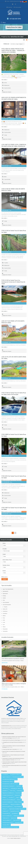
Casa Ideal (19, 786)
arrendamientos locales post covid (10, 783)
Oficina (4, 626)
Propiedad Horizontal (15, 811)
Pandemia (5, 811)
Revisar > (22, 660)
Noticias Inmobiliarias (7, 806)
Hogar (18, 797)
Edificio (4, 615)
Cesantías (5, 790)
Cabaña (4, 597)
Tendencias (5, 818)
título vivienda (16, 820)
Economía (18, 792)
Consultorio (5, 613)
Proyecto (5, 606)
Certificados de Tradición (16, 788)
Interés (19, 799)
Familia (4, 797)
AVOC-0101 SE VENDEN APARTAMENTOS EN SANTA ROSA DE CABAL (13, 98)
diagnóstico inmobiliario (8, 792)
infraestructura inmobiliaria (8, 799)
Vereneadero (5, 631)
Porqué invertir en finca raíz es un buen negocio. (11, 740)
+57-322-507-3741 (15, 18)
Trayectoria (13, 818)
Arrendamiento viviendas (8, 786)
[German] (24, 1)
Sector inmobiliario (7, 815)
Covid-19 (12, 790)
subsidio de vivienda (18, 815)
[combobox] (17, 44)
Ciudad (4, 554)
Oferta (4, 543)
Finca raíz (11, 797)
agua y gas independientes (8, 589)
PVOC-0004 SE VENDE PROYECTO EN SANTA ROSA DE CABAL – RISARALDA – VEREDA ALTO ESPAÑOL (13, 50)
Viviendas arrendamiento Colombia (10, 827)
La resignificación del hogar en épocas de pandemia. (12, 742)
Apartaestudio (5, 591)
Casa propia (5, 788)
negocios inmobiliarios (16, 804)
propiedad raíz (6, 813)
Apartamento (5, 593)
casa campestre (6, 602)
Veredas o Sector (6, 565)
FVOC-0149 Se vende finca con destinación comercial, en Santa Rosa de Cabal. (13, 281)
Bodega (4, 595)
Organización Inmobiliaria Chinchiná (17, 808)
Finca (4, 617)
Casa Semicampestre (7, 604)
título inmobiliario (6, 820)
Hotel (4, 620)
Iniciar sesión (18, 7)
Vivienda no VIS (19, 822)
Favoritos (10, 7)
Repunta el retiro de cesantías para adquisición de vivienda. (13, 751)
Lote (3, 624)
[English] (21, 1)
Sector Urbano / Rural (7, 559)
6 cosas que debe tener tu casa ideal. (9, 749)
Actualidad (5, 774)
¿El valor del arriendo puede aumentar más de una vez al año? (14, 765)
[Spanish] (26, 1)
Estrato (4, 570)
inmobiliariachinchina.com (6, 725)
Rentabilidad (15, 813)
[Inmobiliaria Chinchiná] (14, 12)
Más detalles (4, 79)
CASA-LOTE (5, 609)
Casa (4, 600)
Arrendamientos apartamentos (9, 779)
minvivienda (5, 804)
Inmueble (5, 548)
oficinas (4, 808)
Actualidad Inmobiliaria (15, 774)
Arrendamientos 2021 (18, 776)
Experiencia (18, 795)
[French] (23, 1)
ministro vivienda (18, 802)
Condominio (5, 611)
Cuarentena (20, 790)
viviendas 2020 (6, 824)
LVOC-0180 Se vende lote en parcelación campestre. (13, 658)
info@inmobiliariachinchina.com (16, 1)
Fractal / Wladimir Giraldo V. (15, 838)
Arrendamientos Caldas (8, 781)
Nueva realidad (18, 806)
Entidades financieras (7, 795)
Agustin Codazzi (6, 776)
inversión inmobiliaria (7, 802)
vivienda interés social (7, 822)
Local (4, 622)
